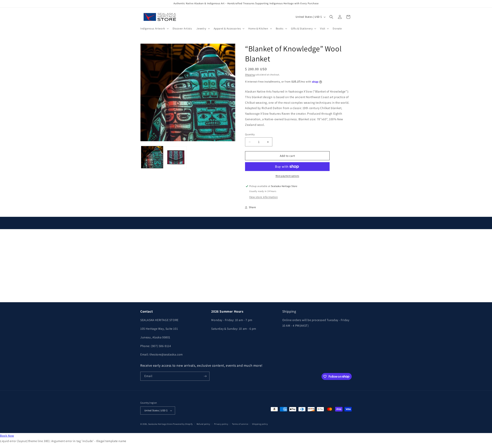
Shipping (250, 74)
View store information (263, 197)
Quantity (250, 134)
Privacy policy (221, 424)
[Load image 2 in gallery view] (176, 157)
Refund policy (203, 424)
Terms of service (240, 424)
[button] (154, 28)
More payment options (287, 175)
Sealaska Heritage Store (160, 424)
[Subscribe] (205, 376)
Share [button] (252, 207)
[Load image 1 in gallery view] (152, 157)
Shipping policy (260, 424)
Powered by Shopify (183, 424)
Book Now (7, 436)
